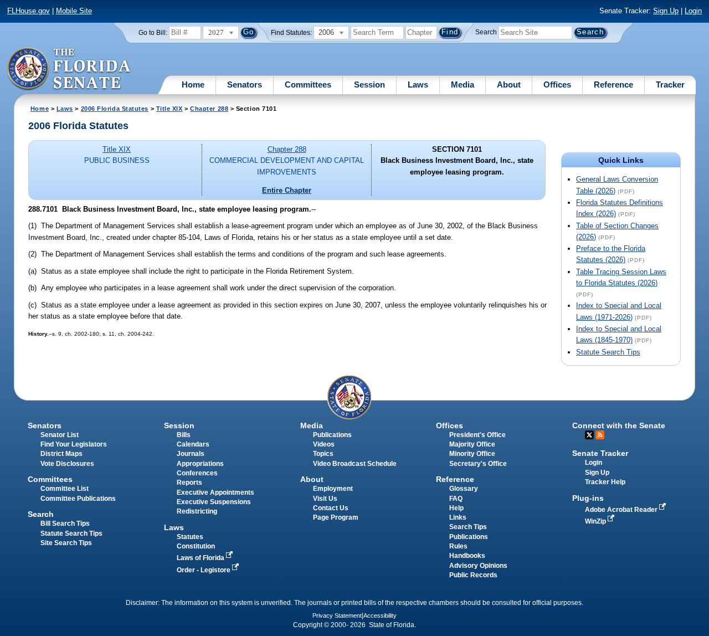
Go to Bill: (152, 32)
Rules (458, 546)
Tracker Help (605, 482)
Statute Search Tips (608, 352)
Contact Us (330, 508)
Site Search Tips (66, 543)
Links (457, 517)
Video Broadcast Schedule (355, 463)
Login (693, 11)
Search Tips (468, 527)
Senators (244, 84)
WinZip (596, 521)
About (509, 84)
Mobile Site (74, 11)
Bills (184, 435)
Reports (189, 482)
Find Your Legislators (73, 444)
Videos (324, 444)
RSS (599, 434)
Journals (190, 453)
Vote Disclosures (67, 463)
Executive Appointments (215, 492)
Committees (308, 84)
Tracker (670, 84)
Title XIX (169, 108)
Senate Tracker (600, 453)
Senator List (59, 435)
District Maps (61, 453)
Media (462, 84)
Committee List (64, 488)
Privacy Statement (337, 615)
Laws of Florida (201, 558)
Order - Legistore (204, 570)
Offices (557, 84)
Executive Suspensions (214, 502)
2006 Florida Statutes (114, 108)
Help (456, 508)
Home (193, 84)
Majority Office (472, 444)
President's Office (477, 435)
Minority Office (472, 453)
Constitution (196, 546)
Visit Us (325, 498)
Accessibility (380, 615)
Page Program (335, 517)
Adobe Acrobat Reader (622, 509)
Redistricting (197, 511)
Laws (418, 84)
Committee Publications (78, 498)
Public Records (473, 575)
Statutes (190, 537)
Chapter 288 (209, 108)
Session (369, 84)
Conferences (197, 473)
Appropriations (200, 463)
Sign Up (666, 11)
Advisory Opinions (478, 565)
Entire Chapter (286, 190)
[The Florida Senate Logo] (69, 69)
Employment (333, 488)
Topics (323, 453)
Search (486, 32)
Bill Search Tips (65, 523)
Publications (332, 435)
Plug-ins (588, 498)
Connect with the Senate (618, 425)
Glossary (463, 488)
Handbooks (467, 555)
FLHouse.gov (28, 11)
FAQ (456, 498)
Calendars (193, 444)
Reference (613, 84)
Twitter (589, 434)
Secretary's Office (478, 463)
